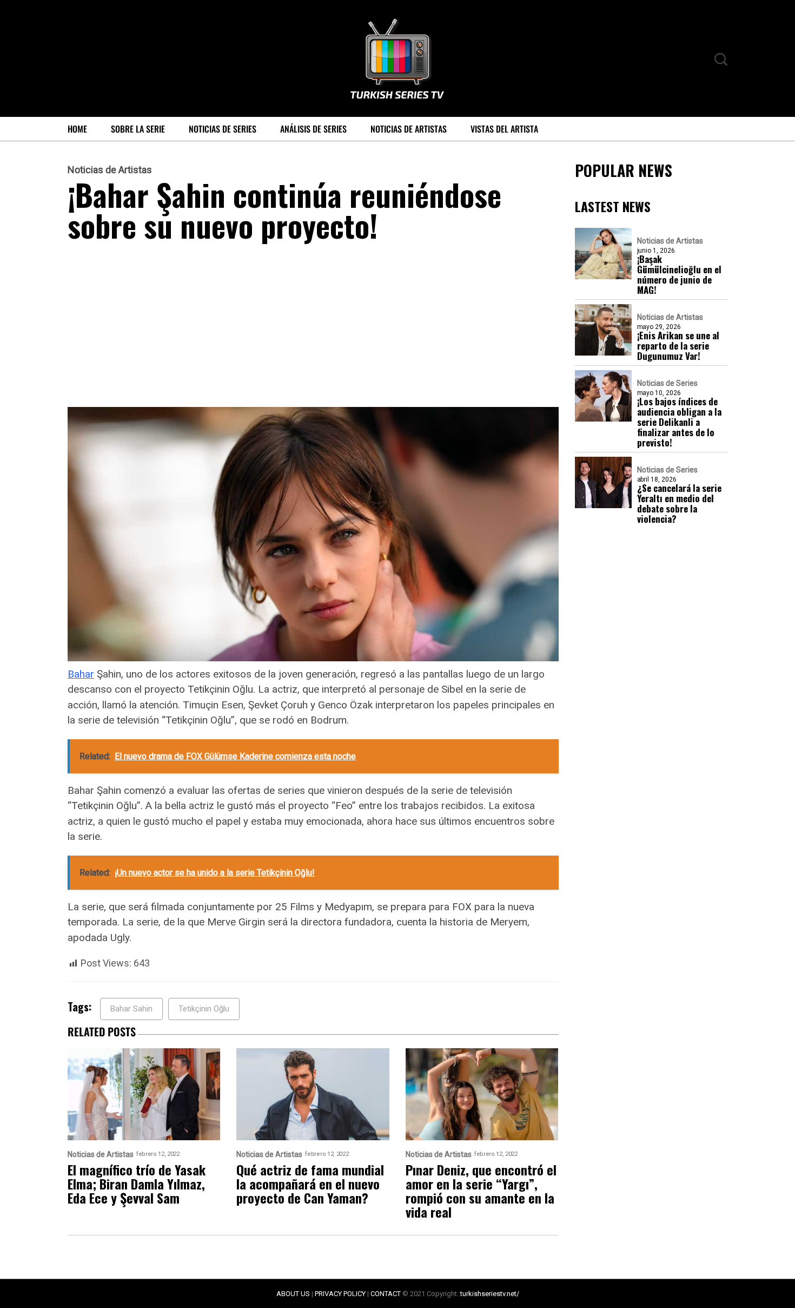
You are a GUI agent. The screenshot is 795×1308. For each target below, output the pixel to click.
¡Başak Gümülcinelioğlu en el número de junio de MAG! (679, 274)
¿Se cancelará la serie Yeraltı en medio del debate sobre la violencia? (679, 503)
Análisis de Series (313, 128)
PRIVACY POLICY (340, 1293)
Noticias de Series (222, 128)
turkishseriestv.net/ (489, 1293)
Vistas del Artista (504, 128)
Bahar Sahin (131, 1009)
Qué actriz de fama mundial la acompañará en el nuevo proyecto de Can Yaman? (310, 1183)
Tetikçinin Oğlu (203, 1009)
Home (77, 128)
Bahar (81, 674)
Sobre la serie (138, 128)
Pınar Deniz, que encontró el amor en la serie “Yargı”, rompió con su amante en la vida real (481, 1190)
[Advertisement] (313, 327)
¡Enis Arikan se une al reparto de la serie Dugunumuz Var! (678, 345)
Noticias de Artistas (408, 128)
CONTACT (385, 1293)
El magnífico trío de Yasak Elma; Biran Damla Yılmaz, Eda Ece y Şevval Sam (137, 1183)
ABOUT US (293, 1293)
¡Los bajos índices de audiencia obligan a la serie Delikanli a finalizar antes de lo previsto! (679, 422)
